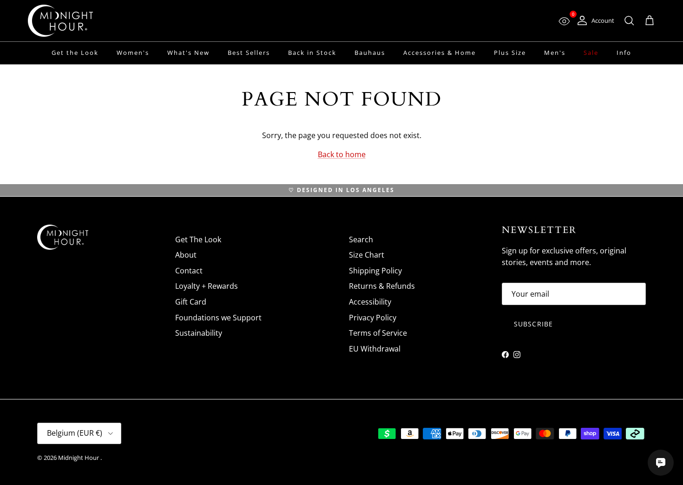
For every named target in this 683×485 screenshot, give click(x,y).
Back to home (342, 154)
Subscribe (533, 323)
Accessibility (370, 302)
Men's (554, 52)
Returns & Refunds (382, 286)
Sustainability (198, 333)
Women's (133, 52)
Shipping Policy (375, 271)
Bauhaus (370, 52)
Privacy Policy (372, 317)
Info (624, 52)
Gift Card (190, 302)
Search (361, 239)
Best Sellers (249, 52)
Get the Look (75, 52)
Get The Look (198, 239)
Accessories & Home (439, 52)
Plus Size (510, 52)
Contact (189, 271)
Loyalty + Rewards (206, 286)
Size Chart (366, 255)
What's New (188, 52)
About (186, 255)
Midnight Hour (79, 457)
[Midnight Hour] (60, 21)
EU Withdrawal (375, 349)
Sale (591, 52)
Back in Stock (312, 52)
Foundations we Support (218, 317)
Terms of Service (378, 333)
